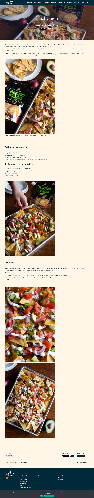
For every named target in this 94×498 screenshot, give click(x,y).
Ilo (37, 477)
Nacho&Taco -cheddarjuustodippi (72, 49)
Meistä (59, 473)
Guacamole (23, 483)
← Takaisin (47, 15)
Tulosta (81, 455)
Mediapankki (61, 477)
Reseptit (47, 2)
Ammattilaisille (68, 2)
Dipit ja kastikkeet (25, 475)
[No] (92, 494)
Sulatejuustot (24, 477)
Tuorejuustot (24, 479)
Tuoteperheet (37, 2)
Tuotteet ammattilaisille (76, 473)
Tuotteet (28, 2)
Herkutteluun (24, 481)
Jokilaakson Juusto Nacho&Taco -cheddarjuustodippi (30, 159)
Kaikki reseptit (51, 473)
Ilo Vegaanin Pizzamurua (23, 55)
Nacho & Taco (40, 475)
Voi (21, 485)
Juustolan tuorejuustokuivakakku (16, 462)
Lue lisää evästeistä (49, 495)
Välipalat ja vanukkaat (26, 487)
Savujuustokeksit (83, 462)
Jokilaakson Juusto (56, 2)
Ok (41, 495)
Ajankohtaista (61, 475)
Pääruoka (9, 455)
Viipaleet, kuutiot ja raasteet (27, 473)
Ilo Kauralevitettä (45, 55)
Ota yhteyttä (77, 2)
